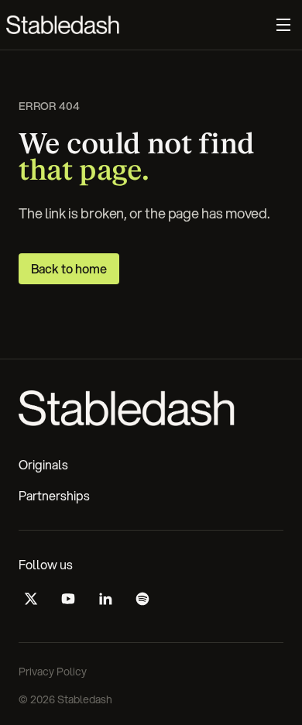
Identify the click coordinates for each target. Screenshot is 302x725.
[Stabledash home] (62, 24)
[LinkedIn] (105, 598)
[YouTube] (68, 598)
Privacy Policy (53, 671)
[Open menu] (283, 24)
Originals (43, 464)
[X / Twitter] (31, 598)
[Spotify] (142, 598)
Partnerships (54, 495)
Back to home (69, 268)
